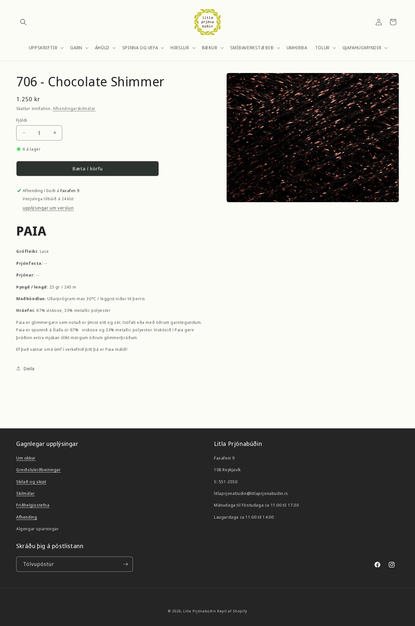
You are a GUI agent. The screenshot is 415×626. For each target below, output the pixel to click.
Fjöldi (21, 120)
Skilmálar (25, 493)
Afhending (26, 517)
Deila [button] (29, 368)
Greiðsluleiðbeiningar (38, 470)
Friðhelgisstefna (33, 505)
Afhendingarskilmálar (74, 108)
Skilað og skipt (31, 482)
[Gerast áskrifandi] (125, 564)
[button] (23, 22)
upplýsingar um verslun (48, 208)
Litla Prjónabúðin (199, 610)
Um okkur (26, 458)
